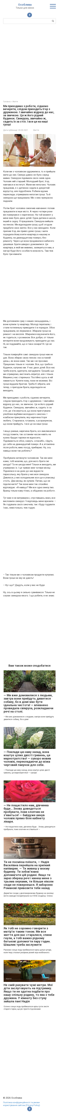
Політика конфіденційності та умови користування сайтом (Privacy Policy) (21, 1103)
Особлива (25, 4)
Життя (36, 130)
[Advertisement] (29, 61)
